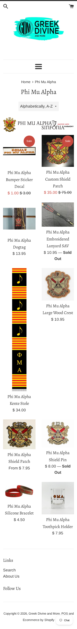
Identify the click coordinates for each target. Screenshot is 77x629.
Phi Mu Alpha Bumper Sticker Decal (19, 179)
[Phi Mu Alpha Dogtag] (19, 218)
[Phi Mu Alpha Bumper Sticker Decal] (19, 151)
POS (64, 613)
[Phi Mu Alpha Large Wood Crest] (58, 284)
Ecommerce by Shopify (38, 620)
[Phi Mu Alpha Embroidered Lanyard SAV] (58, 214)
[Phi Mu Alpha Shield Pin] (58, 433)
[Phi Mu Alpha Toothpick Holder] (58, 498)
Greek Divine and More (44, 613)
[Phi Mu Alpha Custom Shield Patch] (58, 151)
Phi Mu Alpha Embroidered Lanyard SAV (58, 239)
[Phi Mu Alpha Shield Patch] (19, 434)
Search (9, 570)
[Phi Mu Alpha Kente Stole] (19, 329)
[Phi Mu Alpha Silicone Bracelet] (19, 491)
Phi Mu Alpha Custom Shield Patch (57, 179)
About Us (11, 576)
